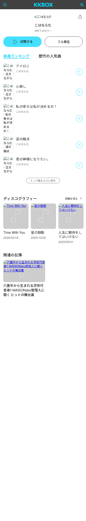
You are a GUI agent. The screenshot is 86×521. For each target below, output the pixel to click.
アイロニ (22, 66)
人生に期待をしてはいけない (70, 234)
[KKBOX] (43, 4)
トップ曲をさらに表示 (43, 180)
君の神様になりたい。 (33, 159)
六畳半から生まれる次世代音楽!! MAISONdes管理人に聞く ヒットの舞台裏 (23, 290)
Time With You (14, 232)
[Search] (82, 4)
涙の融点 (23, 138)
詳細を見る (71, 198)
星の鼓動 (37, 232)
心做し (21, 86)
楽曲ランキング (16, 55)
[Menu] (4, 4)
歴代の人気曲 (50, 55)
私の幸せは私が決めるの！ (36, 106)
